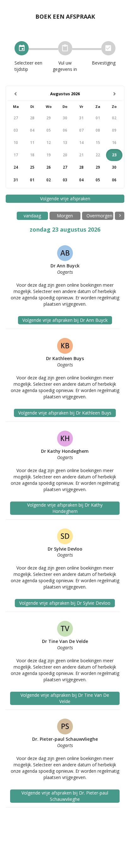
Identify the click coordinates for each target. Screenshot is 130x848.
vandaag (32, 216)
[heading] (65, 94)
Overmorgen (99, 216)
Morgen (65, 216)
